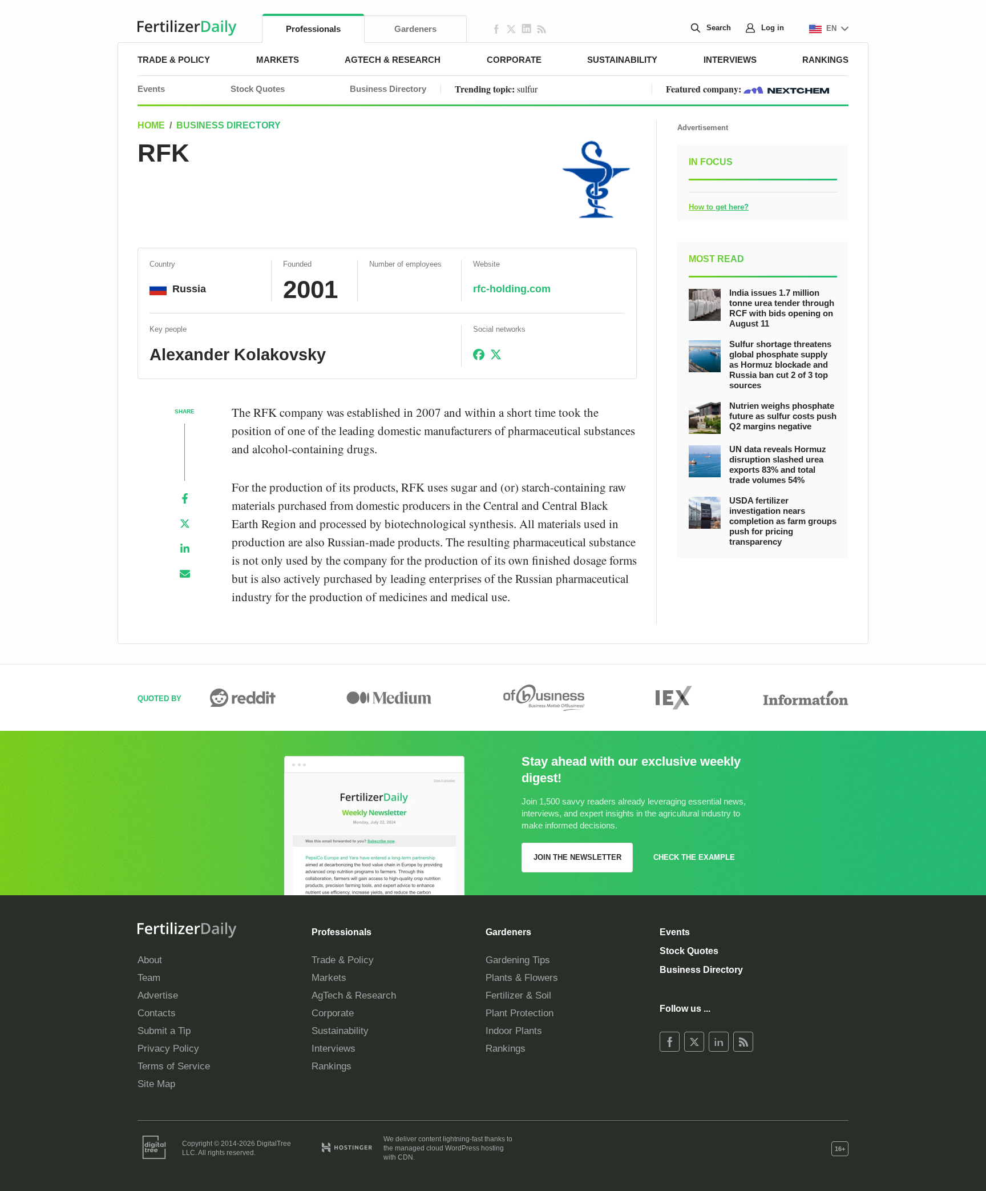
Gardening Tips (518, 960)
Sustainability (622, 60)
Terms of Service (174, 1066)
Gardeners (415, 29)
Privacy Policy (168, 1048)
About (150, 960)
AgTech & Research (393, 60)
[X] (185, 523)
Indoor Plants (514, 1031)
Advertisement (702, 127)
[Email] (185, 574)
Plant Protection (519, 1013)
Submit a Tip (164, 1031)
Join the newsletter (577, 857)
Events (151, 89)
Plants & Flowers (522, 978)
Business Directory (388, 89)
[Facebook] (185, 498)
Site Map (156, 1084)
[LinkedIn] (185, 549)
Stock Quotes (258, 89)
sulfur (527, 89)
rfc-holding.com (512, 289)
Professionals (313, 29)
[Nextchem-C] (786, 89)
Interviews (730, 60)
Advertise (158, 995)
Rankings (825, 60)
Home (151, 125)
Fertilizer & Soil (518, 995)
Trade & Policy (174, 60)
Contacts (157, 1013)
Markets (277, 60)
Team (149, 978)
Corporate (514, 60)
